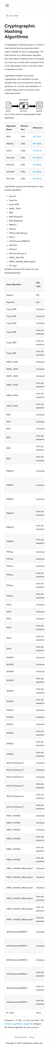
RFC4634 (37, 158)
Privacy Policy (21, 1037)
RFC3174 (37, 151)
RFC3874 (37, 179)
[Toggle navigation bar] (7, 5)
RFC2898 (37, 144)
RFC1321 (37, 136)
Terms (31, 1037)
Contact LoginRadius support (17, 1024)
